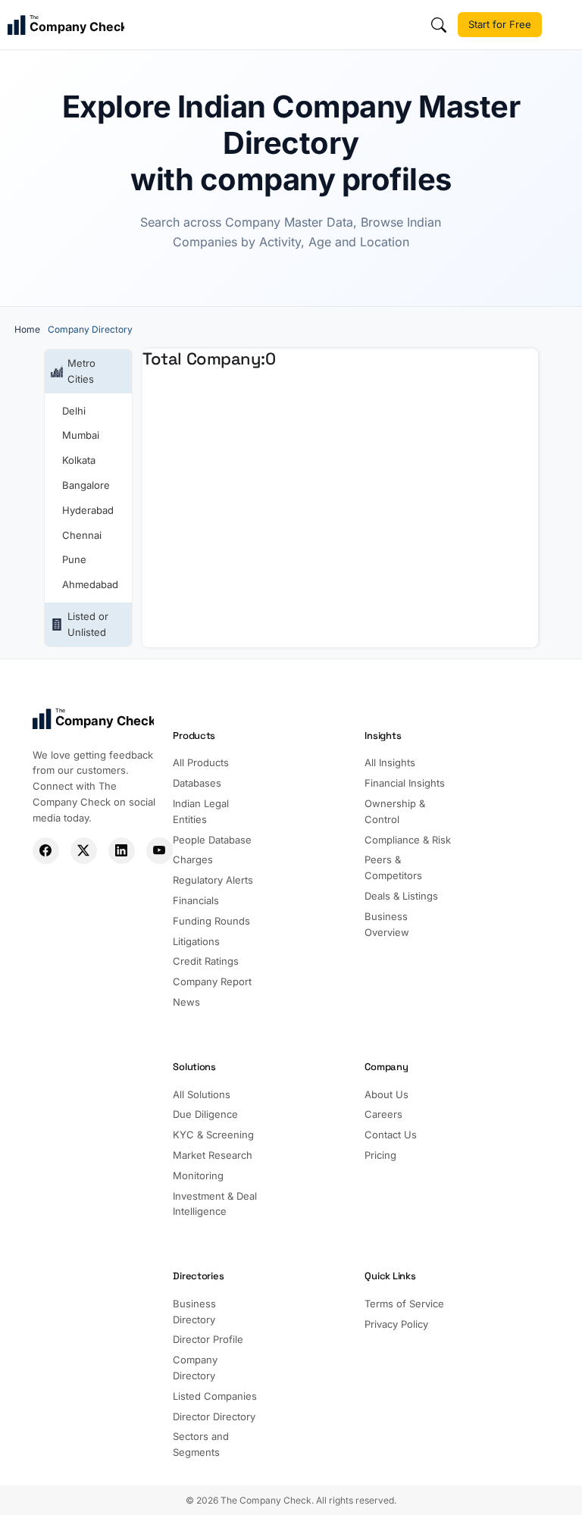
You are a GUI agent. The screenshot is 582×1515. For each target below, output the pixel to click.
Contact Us (391, 1134)
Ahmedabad (90, 584)
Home (27, 329)
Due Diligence (205, 1114)
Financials (196, 900)
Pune (74, 559)
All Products (201, 762)
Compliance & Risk (408, 840)
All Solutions (201, 1094)
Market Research (212, 1155)
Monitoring (198, 1175)
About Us (386, 1094)
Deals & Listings (401, 896)
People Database (212, 840)
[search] (438, 25)
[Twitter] (83, 850)
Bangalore (86, 485)
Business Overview (387, 924)
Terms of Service (404, 1303)
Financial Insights (405, 783)
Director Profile (208, 1339)
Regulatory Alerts (213, 880)
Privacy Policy (396, 1324)
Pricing (380, 1155)
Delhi (74, 411)
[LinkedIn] (121, 850)
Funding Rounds (211, 921)
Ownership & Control (395, 811)
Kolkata (78, 460)
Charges (193, 859)
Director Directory (214, 1416)
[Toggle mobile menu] (563, 25)
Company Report (212, 981)
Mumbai (80, 435)
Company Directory (195, 1368)
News (186, 1002)
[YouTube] (159, 850)
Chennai (82, 535)
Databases (197, 783)
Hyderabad (88, 510)
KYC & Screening (213, 1134)
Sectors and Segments (201, 1444)
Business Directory (194, 1311)
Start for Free (499, 24)
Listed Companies (215, 1396)
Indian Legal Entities (201, 811)
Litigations (196, 941)
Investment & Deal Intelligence (215, 1204)
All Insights (390, 762)
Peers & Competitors (393, 867)
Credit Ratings (206, 961)
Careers (383, 1114)
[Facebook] (46, 850)
